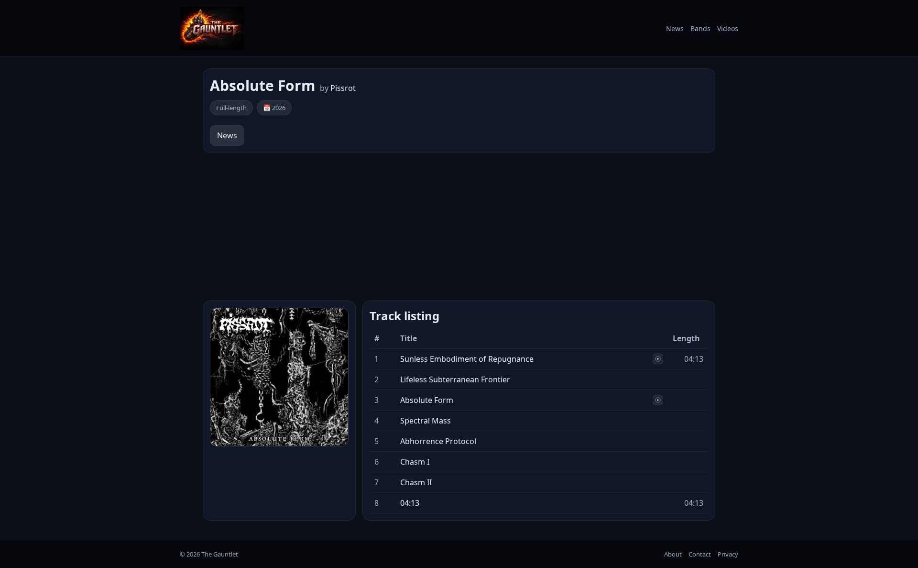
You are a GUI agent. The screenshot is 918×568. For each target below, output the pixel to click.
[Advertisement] (459, 227)
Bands (700, 28)
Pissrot (343, 88)
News (675, 28)
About (673, 554)
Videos (727, 28)
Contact (699, 554)
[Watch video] (658, 359)
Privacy (728, 554)
